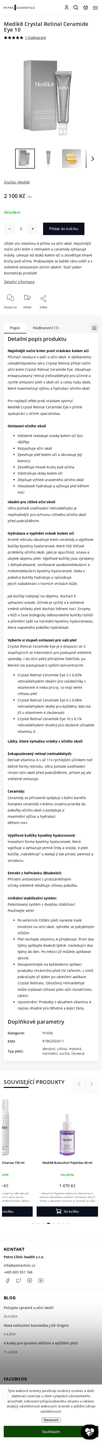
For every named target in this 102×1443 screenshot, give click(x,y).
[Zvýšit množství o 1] (32, 228)
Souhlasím (51, 1431)
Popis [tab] (15, 327)
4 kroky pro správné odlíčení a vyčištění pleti (41, 1343)
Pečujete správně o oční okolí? (29, 1307)
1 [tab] (33, 1223)
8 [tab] (68, 1223)
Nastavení (51, 1420)
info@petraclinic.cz (19, 1265)
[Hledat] (76, 7)
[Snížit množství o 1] (9, 228)
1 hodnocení (35, 37)
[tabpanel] (67, 1156)
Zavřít (86, 314)
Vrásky (47, 1032)
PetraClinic (18, 1280)
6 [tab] (58, 1223)
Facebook (7, 1280)
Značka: (17, 182)
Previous (80, 1084)
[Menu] (95, 7)
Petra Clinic (41, 1280)
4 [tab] (48, 1223)
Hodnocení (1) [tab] (46, 327)
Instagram (29, 1280)
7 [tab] (63, 1223)
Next (91, 1084)
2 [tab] (38, 1223)
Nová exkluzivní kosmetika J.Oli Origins (36, 1325)
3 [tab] (43, 1223)
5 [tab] (53, 1223)
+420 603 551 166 (18, 1272)
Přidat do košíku (63, 229)
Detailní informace (19, 281)
